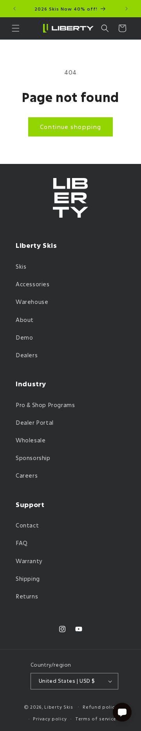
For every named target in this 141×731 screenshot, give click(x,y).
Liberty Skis (58, 706)
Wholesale (30, 440)
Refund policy (100, 707)
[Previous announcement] (14, 8)
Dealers (27, 355)
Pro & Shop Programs (45, 405)
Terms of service (95, 719)
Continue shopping (70, 127)
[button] (15, 28)
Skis (21, 266)
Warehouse (32, 301)
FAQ (22, 543)
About (25, 320)
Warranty (29, 561)
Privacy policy (50, 719)
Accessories (33, 284)
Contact (27, 525)
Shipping (28, 578)
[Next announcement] (126, 8)
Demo (24, 337)
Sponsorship (33, 458)
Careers (27, 475)
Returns (27, 596)
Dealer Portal (35, 422)
